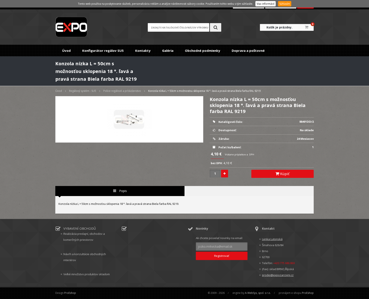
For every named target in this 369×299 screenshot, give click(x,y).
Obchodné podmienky (202, 50)
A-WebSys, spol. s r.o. (258, 293)
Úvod (66, 50)
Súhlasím (284, 4)
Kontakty (143, 50)
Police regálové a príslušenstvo (122, 91)
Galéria (167, 50)
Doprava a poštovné (248, 50)
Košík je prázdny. (279, 27)
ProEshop (70, 293)
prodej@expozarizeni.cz (278, 275)
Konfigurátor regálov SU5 (103, 50)
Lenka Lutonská (272, 239)
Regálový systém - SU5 (82, 91)
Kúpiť (284, 173)
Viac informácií (265, 4)
